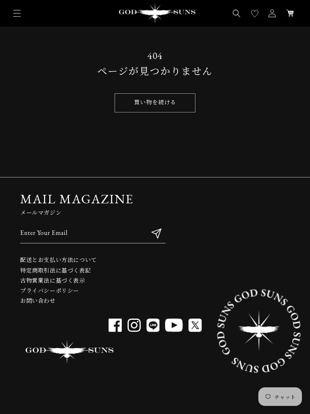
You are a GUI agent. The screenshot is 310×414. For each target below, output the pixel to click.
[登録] (156, 233)
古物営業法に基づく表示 (52, 281)
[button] (17, 13)
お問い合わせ (38, 301)
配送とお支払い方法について (58, 261)
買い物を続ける (155, 103)
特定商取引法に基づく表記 (55, 271)
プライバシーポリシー (49, 291)
